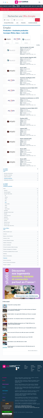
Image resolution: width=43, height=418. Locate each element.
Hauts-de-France (21, 222)
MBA (30, 378)
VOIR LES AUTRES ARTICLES (33, 350)
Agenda (38, 6)
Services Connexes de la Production (20, 262)
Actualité (36, 377)
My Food (16, 385)
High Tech (41, 6)
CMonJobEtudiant (12, 8)
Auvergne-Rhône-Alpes (21, 193)
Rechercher (38, 19)
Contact (32, 365)
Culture (26, 6)
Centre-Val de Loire (21, 215)
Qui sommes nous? (32, 369)
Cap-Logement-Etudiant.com (20, 406)
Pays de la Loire (21, 223)
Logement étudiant (23, 393)
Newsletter (33, 366)
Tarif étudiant (14, 6)
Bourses (35, 400)
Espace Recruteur (3, 9)
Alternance (16, 8)
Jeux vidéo (26, 398)
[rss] (7, 2)
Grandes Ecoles (25, 378)
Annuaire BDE (17, 403)
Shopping (36, 384)
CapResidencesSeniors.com (26, 405)
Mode (20, 391)
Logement (10, 6)
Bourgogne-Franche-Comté (21, 212)
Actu (35, 6)
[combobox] (9, 23)
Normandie (21, 210)
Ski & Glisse (17, 387)
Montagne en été (37, 387)
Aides (31, 394)
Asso (33, 6)
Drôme (21, 198)
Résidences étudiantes (31, 393)
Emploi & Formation (22, 385)
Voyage (22, 6)
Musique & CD (31, 397)
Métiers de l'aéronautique (20, 255)
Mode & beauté (18, 6)
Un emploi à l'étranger (31, 8)
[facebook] (3, 2)
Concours (36, 397)
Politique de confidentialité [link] (7, 415)
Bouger (21, 387)
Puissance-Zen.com (30, 406)
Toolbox (32, 377)
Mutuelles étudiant (32, 400)
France (20, 188)
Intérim (27, 8)
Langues (20, 378)
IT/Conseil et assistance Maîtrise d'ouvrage (20, 247)
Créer (16, 402)
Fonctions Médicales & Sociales (20, 240)
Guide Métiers (21, 377)
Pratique (20, 388)
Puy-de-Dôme (21, 203)
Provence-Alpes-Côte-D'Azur (21, 225)
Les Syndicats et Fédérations (26, 403)
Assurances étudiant (24, 400)
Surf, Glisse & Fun (18, 387)
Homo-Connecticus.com (19, 407)
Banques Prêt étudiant (28, 400)
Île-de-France (21, 218)
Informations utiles (18, 395)
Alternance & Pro (27, 377)
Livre (29, 398)
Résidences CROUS (26, 394)
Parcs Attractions (29, 387)
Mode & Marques (21, 384)
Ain (21, 195)
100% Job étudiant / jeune (20, 231)
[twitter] (5, 2)
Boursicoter (17, 400)
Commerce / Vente (20, 238)
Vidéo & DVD (17, 398)
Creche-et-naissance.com (34, 407)
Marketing (20, 253)
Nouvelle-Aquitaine (21, 192)
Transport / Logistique (20, 264)
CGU (25, 365)
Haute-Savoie (21, 208)
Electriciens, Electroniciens (21, 173)
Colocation (17, 393)
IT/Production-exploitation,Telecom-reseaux (20, 251)
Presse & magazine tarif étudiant (21, 397)
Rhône (21, 205)
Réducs (35, 391)
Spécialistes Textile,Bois (21, 175)
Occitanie (21, 220)
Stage (4, 8)
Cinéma (21, 398)
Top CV (20, 382)
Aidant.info (27, 407)
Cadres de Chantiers (21, 176)
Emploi (1, 6)
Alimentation (24, 391)
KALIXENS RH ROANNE (27, 48)
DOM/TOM (21, 217)
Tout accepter (7, 411)
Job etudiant (7, 8)
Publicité (39, 365)
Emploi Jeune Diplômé (22, 8)
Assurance (20, 233)
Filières (16, 377)
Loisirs (26, 390)
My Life (36, 385)
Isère (21, 200)
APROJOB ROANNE (26, 119)
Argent (29, 6)
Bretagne (21, 213)
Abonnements (22, 390)
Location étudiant (18, 394)
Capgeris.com (17, 405)
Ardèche (21, 197)
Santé (26, 384)
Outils (40, 8)
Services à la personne (20, 260)
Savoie (21, 207)
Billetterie (36, 398)
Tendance (33, 385)
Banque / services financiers (20, 236)
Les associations (24, 402)
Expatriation (37, 8)
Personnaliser (7, 413)
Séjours (30, 387)
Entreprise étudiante (32, 402)
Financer (34, 394)
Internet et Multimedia (20, 244)
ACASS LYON (25, 79)
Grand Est (21, 190)
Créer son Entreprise (24, 381)
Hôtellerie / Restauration (20, 242)
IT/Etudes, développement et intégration (20, 249)
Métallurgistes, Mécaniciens (21, 180)
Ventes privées (31, 384)
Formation (5, 6)
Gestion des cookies (29, 412)
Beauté (16, 384)
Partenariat (39, 366)
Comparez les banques (19, 400)
